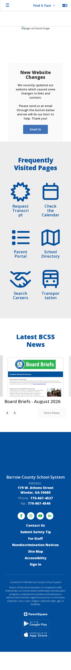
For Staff (35, 538)
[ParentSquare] (35, 614)
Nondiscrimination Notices (35, 545)
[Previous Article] (7, 413)
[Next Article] (14, 413)
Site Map (35, 551)
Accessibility (35, 558)
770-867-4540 (39, 503)
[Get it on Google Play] (35, 624)
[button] (44, 5)
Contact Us (35, 525)
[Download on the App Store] (35, 635)
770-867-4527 (41, 498)
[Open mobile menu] (7, 5)
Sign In (35, 564)
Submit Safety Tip (35, 532)
